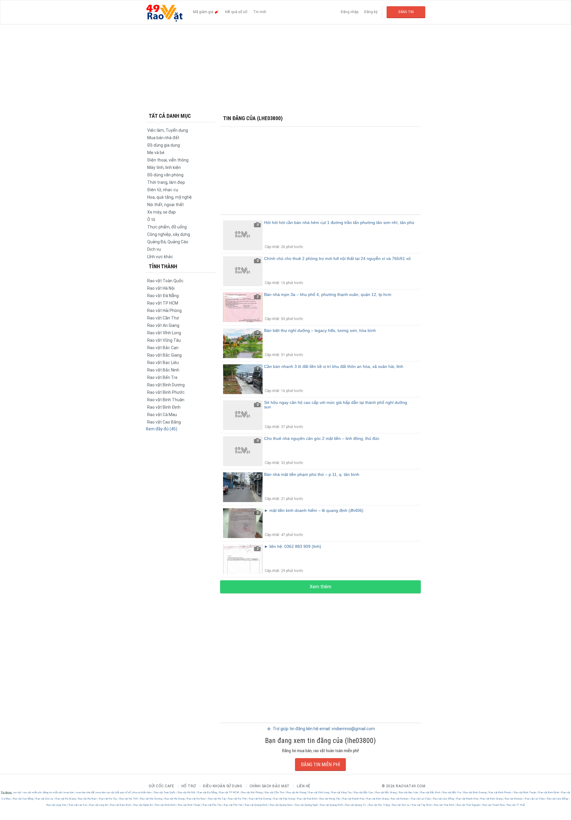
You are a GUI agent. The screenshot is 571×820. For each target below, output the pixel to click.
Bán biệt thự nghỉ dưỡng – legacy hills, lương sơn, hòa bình (320, 330)
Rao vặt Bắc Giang (164, 355)
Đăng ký (370, 12)
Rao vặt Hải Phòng (164, 310)
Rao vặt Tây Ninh (421, 805)
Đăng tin (406, 12)
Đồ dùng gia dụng (163, 145)
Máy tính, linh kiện (164, 167)
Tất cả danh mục (170, 116)
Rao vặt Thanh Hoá (493, 805)
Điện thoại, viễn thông (168, 160)
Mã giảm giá (203, 12)
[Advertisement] (285, 68)
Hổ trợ (188, 786)
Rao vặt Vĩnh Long (164, 332)
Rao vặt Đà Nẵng (163, 295)
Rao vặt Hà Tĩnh (128, 798)
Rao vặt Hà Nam (87, 798)
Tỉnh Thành (163, 266)
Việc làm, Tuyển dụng (167, 130)
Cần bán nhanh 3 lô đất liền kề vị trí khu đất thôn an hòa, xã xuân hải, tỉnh (333, 366)
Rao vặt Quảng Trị (355, 805)
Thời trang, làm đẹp (166, 182)
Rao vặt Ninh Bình (165, 805)
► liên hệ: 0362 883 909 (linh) (292, 546)
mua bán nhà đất (85, 792)
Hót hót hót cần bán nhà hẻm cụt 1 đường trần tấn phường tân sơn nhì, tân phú (339, 222)
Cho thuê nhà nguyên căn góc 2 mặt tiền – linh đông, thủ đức (321, 438)
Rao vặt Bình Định (164, 407)
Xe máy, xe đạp (161, 212)
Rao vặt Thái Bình (444, 805)
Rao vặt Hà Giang (65, 798)
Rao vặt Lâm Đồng (443, 798)
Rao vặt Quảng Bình (256, 805)
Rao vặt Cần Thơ (163, 318)
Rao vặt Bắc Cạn (162, 347)
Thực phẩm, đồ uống (167, 227)
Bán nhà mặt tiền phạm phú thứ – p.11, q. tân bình (311, 474)
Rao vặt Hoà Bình (307, 798)
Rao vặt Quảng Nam (281, 805)
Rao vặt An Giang (163, 325)
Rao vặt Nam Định (120, 805)
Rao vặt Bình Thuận (165, 399)
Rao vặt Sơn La (400, 805)
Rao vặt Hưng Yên (330, 798)
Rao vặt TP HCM (162, 303)
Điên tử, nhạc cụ (162, 189)
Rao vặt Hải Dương (151, 798)
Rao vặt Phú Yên (233, 805)
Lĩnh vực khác (160, 256)
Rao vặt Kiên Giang (377, 798)
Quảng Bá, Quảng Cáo (167, 241)
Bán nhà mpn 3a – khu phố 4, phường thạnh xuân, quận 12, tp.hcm (327, 294)
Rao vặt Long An (99, 805)
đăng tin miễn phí (53, 792)
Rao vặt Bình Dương (166, 384)
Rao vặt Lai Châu (421, 798)
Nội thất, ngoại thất (165, 204)
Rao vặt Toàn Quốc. (165, 280)
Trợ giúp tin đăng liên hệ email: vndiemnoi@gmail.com (323, 728)
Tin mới (259, 12)
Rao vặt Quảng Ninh (331, 805)
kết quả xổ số (123, 792)
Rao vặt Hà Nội (161, 288)
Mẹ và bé (155, 152)
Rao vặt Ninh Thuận (189, 805)
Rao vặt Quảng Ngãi (306, 805)
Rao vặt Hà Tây (108, 798)
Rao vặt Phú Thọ (212, 805)
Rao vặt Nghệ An (143, 805)
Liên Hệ (303, 786)
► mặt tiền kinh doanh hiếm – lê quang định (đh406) (313, 510)
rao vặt (17, 792)
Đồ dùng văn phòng (165, 175)
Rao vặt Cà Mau (162, 414)
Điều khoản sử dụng (222, 786)
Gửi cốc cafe (161, 786)
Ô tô (151, 219)
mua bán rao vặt (105, 792)
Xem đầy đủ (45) (161, 429)
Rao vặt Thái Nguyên (468, 805)
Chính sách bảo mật (270, 786)
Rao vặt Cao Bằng (164, 422)
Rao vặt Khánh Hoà (353, 798)
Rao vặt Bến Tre (162, 377)
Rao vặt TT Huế (515, 805)
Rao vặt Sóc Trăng (379, 805)
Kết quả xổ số (236, 12)
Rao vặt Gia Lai (44, 798)
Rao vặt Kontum (400, 798)
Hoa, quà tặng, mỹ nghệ (169, 197)
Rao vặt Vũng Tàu (164, 340)
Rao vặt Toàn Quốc (164, 792)
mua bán (69, 792)
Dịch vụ (154, 249)
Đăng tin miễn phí (320, 764)
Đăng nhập (349, 12)
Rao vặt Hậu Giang (284, 798)
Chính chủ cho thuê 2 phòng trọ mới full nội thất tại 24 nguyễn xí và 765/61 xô (337, 258)
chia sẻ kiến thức (142, 792)
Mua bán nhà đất (163, 137)
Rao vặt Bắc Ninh (163, 370)
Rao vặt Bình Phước (166, 392)
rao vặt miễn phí (32, 792)
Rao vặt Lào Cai (78, 805)
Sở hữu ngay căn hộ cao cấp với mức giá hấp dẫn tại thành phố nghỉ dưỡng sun (335, 404)
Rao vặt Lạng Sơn (57, 805)
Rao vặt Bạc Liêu (163, 362)
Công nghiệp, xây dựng (168, 234)
